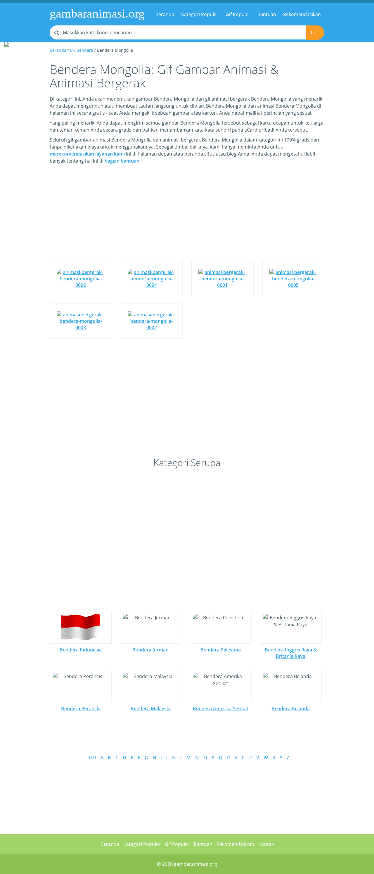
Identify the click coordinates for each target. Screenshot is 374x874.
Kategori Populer (200, 14)
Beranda (164, 14)
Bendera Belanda (290, 708)
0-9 (92, 757)
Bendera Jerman (150, 650)
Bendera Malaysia (150, 708)
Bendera (85, 50)
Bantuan (266, 14)
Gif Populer (238, 14)
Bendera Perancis (80, 708)
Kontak (266, 844)
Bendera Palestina (220, 650)
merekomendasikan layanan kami (87, 154)
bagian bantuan (122, 161)
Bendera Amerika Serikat (220, 708)
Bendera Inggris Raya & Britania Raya (291, 653)
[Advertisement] (187, 217)
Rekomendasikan (302, 14)
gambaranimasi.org (97, 13)
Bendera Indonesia (81, 650)
